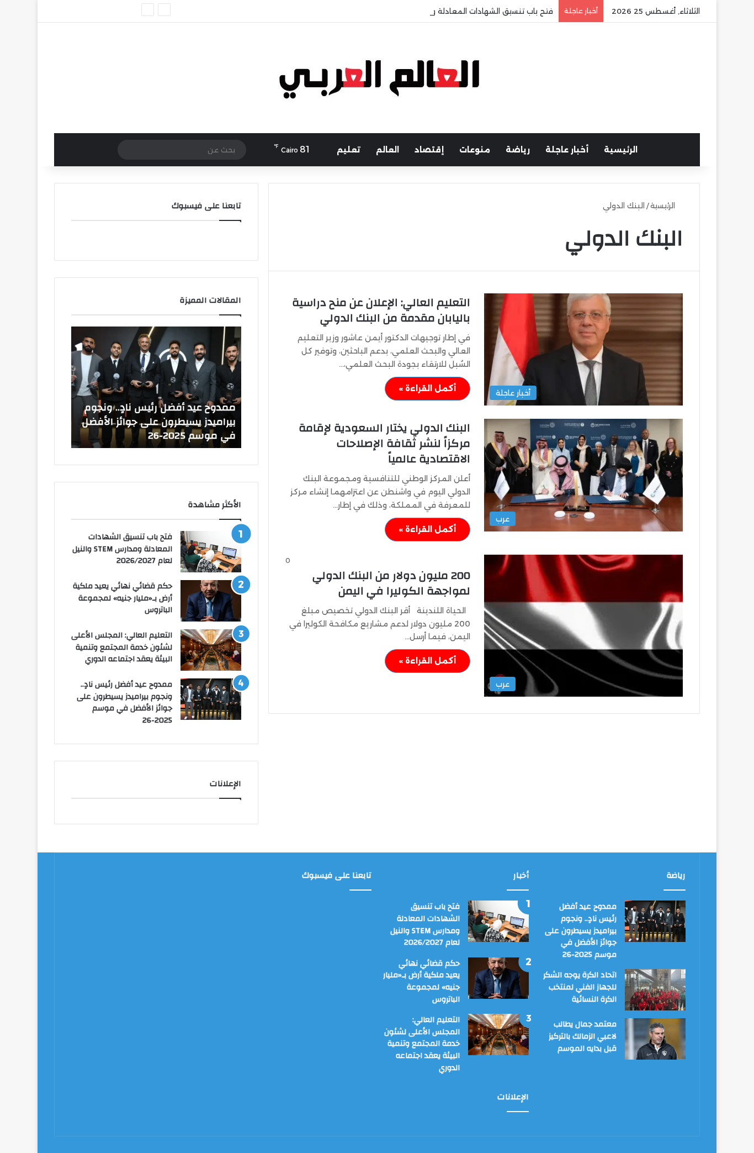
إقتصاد (429, 150)
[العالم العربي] (377, 78)
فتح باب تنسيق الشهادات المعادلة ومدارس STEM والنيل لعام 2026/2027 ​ (426, 11)
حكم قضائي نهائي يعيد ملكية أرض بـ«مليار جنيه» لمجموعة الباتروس (122, 598)
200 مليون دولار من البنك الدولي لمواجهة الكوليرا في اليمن (391, 583)
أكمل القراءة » (427, 388)
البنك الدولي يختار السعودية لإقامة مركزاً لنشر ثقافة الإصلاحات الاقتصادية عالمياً (384, 443)
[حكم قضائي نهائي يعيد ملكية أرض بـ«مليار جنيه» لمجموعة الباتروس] (210, 601)
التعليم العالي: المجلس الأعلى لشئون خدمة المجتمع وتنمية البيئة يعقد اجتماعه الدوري (121, 647)
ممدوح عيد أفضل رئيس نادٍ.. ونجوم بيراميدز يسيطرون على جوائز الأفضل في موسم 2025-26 (124, 702)
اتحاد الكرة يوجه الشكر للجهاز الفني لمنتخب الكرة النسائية (156, 429)
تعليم (348, 150)
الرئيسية (621, 150)
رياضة (518, 150)
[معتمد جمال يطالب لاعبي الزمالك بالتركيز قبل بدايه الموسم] (655, 1039)
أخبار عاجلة (566, 150)
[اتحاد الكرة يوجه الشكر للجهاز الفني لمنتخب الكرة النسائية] (655, 989)
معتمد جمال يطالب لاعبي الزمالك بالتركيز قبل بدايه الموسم (583, 1036)
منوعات (474, 150)
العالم (387, 150)
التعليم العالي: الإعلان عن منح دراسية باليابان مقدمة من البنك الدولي (381, 310)
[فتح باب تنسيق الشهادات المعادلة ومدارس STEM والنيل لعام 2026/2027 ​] (210, 551)
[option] (155, 387)
